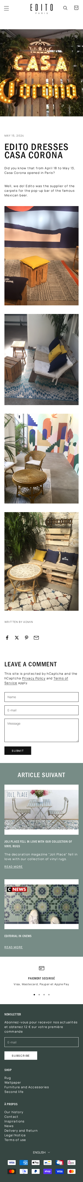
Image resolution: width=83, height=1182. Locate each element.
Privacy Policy (34, 678)
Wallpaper (12, 1082)
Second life (13, 1091)
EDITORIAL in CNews (18, 936)
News (9, 1126)
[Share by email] (36, 638)
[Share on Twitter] (16, 638)
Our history (13, 1112)
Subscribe (21, 1055)
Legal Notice (15, 1135)
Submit (18, 750)
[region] (41, 978)
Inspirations (14, 1121)
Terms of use (15, 1139)
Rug (7, 1077)
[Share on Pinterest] (26, 638)
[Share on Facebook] (7, 638)
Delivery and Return (21, 1130)
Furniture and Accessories (26, 1087)
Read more (13, 866)
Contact (11, 1116)
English (39, 1152)
